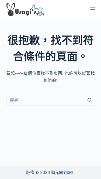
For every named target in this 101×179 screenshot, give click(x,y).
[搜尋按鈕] (89, 100)
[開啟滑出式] (92, 9)
